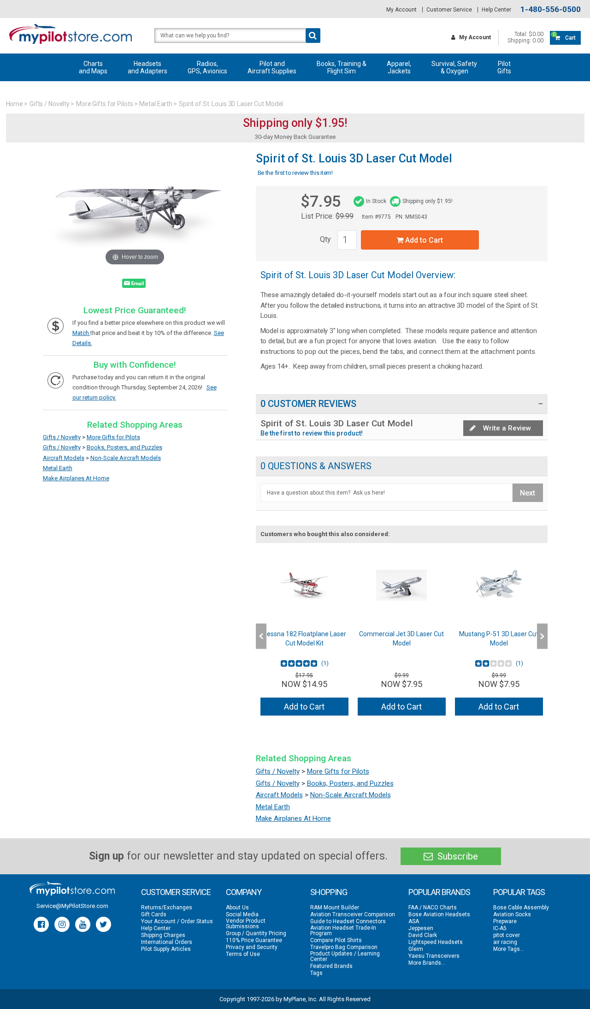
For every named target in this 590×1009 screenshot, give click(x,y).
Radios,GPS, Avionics (207, 67)
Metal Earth (155, 103)
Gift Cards (153, 914)
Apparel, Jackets (399, 67)
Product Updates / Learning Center (345, 956)
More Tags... (508, 949)
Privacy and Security (251, 947)
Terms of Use (243, 954)
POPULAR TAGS (519, 892)
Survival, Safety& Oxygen (454, 67)
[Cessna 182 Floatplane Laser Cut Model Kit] (304, 585)
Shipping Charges (163, 935)
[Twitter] (103, 924)
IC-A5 (500, 928)
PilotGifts (504, 67)
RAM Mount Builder (334, 907)
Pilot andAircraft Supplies (272, 67)
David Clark (422, 935)
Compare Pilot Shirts (336, 940)
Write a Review (506, 428)
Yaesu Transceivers (434, 956)
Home (15, 103)
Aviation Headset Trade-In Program (343, 930)
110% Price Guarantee (254, 940)
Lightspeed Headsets (435, 942)
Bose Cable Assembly (521, 907)
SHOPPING (328, 892)
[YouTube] (82, 924)
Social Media (242, 914)
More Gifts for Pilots (104, 103)
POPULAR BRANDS (439, 892)
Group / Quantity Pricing (256, 933)
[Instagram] (62, 924)
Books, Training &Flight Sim (341, 67)
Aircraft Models (63, 457)
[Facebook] (41, 924)
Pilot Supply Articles (166, 949)
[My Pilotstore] (72, 889)
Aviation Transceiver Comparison (352, 914)
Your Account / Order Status (177, 921)
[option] (304, 636)
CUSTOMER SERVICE (176, 892)
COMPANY (243, 892)
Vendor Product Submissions (246, 923)
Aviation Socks (512, 914)
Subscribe (456, 856)
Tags (316, 973)
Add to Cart (423, 240)
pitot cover (506, 935)
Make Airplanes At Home (76, 478)
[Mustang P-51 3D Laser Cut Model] (499, 585)
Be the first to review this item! (295, 172)
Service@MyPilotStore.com (72, 905)
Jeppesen (420, 928)
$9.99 (345, 216)
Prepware (505, 921)
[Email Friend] (134, 285)
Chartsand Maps (93, 67)
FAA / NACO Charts (432, 907)
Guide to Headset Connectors (348, 921)
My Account (401, 9)
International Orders (166, 942)
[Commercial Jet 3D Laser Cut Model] (402, 585)
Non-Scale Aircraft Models (125, 457)
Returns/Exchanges (166, 907)
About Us (237, 907)
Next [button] (542, 636)
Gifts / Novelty (50, 103)
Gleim (415, 949)
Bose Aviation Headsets (439, 914)
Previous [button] (261, 636)
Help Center (496, 9)
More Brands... (426, 963)
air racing (505, 942)
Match (81, 332)
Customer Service (449, 9)
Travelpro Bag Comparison (344, 947)
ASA (413, 921)
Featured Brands (331, 966)
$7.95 (321, 201)
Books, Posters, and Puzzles (124, 447)
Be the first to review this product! (311, 433)
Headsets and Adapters (147, 67)
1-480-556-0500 (550, 9)
